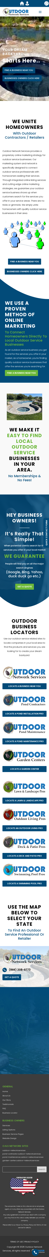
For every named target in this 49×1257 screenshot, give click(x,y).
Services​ (6, 1125)
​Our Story (6, 1100)
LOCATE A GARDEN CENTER (24, 769)
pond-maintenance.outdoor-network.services (22, 1157)
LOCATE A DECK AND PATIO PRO (24, 855)
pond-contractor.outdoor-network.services (21, 1154)
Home (5, 1091)
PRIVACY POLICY (31, 1241)
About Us (19, 1225)
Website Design (9, 1138)
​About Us (6, 1095)
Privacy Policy (28, 1225)
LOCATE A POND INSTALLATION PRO (24, 713)
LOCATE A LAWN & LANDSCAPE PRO (24, 800)
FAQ (4, 1108)
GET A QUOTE (24, 586)
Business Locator (9, 1113)
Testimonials (8, 1104)
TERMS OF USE (16, 1241)
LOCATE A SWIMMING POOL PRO (24, 883)
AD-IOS (38, 1251)
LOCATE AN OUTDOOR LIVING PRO (24, 828)
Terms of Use (41, 1225)
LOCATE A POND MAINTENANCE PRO (24, 741)
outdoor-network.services (13, 1150)
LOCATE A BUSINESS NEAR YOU (24, 686)
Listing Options (8, 1129)
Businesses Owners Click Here (22, 78)
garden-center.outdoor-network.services (20, 1160)
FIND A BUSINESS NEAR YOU (19, 70)
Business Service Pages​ (13, 1134)
